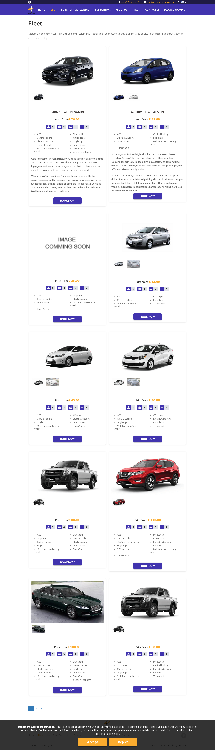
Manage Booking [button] (174, 9)
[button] (122, 9)
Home (41, 9)
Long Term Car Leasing (75, 9)
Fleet (53, 9)
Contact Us (152, 9)
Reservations (102, 9)
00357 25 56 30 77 (129, 2)
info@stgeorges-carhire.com (160, 2)
